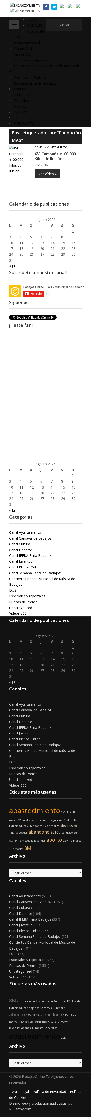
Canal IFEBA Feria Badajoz (30, 555)
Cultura (19, 89)
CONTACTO (23, 123)
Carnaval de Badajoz (30, 77)
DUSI (13, 590)
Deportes (21, 100)
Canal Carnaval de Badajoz (30, 538)
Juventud (21, 106)
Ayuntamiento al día (29, 42)
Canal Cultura (19, 544)
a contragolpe (68, 832)
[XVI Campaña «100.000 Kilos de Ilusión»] (20, 159)
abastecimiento (34, 810)
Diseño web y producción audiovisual (38, 1103)
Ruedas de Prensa (23, 602)
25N (29, 826)
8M (27, 848)
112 (69, 812)
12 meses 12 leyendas (31, 840)
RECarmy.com (20, 1109)
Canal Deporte (20, 550)
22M (65, 840)
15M (12, 832)
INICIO (32, 19)
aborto (54, 840)
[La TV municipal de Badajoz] (25, 5)
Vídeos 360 (22, 54)
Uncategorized (20, 607)
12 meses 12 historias (53, 1008)
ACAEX (13, 840)
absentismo (68, 826)
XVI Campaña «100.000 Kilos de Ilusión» (55, 156)
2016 (54, 832)
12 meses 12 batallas (44, 1028)
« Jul (12, 265)
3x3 (63, 812)
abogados (21, 832)
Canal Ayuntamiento (51, 147)
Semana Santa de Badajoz (35, 83)
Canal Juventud (21, 561)
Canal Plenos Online (25, 567)
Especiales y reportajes (32, 60)
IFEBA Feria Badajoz (30, 94)
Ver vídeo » (47, 173)
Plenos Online (25, 48)
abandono (39, 832)
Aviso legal (20, 1091)
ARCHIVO (21, 112)
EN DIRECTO (24, 117)
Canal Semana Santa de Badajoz (35, 573)
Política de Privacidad (49, 1091)
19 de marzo (51, 826)
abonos (37, 826)
